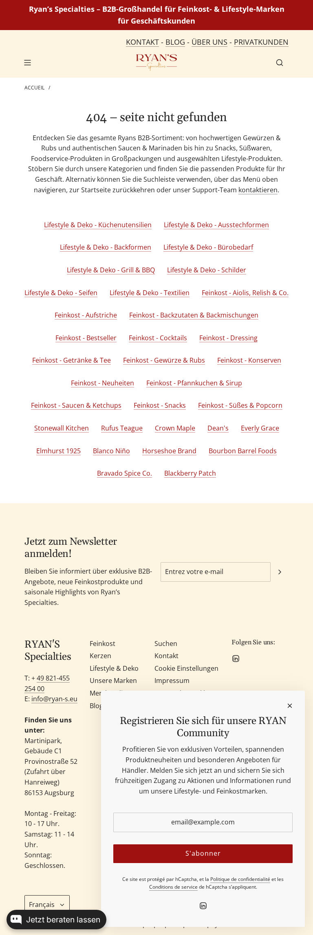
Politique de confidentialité (240, 879)
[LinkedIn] (236, 659)
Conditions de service (173, 886)
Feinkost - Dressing (228, 337)
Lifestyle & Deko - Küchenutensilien (98, 224)
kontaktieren (258, 189)
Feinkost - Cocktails (158, 337)
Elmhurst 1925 (58, 450)
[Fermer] (290, 706)
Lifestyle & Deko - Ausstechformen (216, 224)
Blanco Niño (111, 450)
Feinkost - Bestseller (86, 337)
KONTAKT (142, 42)
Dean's (218, 428)
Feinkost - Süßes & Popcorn (240, 405)
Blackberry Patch (190, 473)
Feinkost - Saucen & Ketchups (76, 405)
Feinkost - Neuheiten (102, 382)
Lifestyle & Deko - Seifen (60, 292)
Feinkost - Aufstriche (86, 315)
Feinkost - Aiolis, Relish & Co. (245, 292)
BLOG (175, 42)
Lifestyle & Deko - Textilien (150, 292)
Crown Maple (175, 428)
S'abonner (203, 853)
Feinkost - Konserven (249, 360)
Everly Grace (260, 428)
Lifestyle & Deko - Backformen (105, 247)
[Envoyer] (280, 572)
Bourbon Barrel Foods (243, 450)
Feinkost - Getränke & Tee (71, 360)
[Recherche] (280, 63)
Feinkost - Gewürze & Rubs (164, 360)
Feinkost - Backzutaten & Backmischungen (193, 315)
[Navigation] (27, 63)
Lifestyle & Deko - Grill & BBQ (111, 269)
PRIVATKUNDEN (261, 42)
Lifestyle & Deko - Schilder (206, 269)
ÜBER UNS (209, 42)
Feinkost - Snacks (160, 405)
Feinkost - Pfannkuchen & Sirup (194, 382)
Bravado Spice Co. (124, 473)
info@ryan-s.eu (54, 698)
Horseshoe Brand (169, 450)
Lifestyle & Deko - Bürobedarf (208, 247)
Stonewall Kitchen (61, 428)
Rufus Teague (122, 428)
